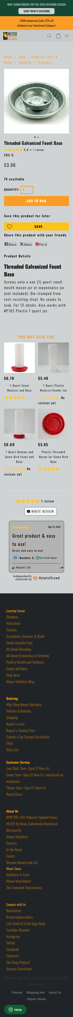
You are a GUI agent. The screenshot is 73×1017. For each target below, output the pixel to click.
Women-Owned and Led (22, 862)
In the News (14, 849)
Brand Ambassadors (19, 917)
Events (10, 856)
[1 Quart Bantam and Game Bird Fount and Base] (19, 424)
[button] (36, 11)
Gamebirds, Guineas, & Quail (25, 636)
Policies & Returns (18, 711)
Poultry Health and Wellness (25, 662)
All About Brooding (18, 649)
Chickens (12, 616)
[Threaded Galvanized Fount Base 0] (36, 101)
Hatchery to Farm (18, 874)
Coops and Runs (16, 668)
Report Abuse (36, 999)
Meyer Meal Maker (18, 881)
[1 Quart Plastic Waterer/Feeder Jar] (53, 357)
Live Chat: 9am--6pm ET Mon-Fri (27, 768)
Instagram (13, 936)
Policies (17, 992)
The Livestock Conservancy (24, 887)
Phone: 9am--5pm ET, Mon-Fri (26, 787)
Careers (11, 843)
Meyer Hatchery (17, 836)
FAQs (9, 743)
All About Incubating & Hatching (27, 655)
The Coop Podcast (18, 962)
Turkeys (11, 629)
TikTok (10, 942)
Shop (22, 56)
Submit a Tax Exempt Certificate (27, 736)
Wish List (12, 749)
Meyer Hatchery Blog (20, 681)
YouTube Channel (17, 930)
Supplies (25, 62)
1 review (38, 150)
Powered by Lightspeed (36, 1006)
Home (8, 56)
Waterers (45, 62)
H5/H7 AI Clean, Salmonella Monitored (32, 823)
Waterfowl (13, 623)
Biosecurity (13, 830)
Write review (42, 511)
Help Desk (13, 675)
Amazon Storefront (19, 968)
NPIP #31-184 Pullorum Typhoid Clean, (32, 817)
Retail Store (14, 794)
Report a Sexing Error (20, 730)
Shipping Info (35, 992)
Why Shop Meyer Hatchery (24, 704)
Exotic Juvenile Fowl (19, 642)
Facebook (12, 949)
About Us (55, 992)
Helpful (20, 567)
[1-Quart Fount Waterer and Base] (19, 357)
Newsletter (13, 910)
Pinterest (12, 955)
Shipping (12, 717)
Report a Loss (15, 723)
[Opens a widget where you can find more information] (15, 1010)
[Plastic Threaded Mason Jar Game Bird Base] (53, 424)
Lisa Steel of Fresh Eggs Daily (25, 923)
